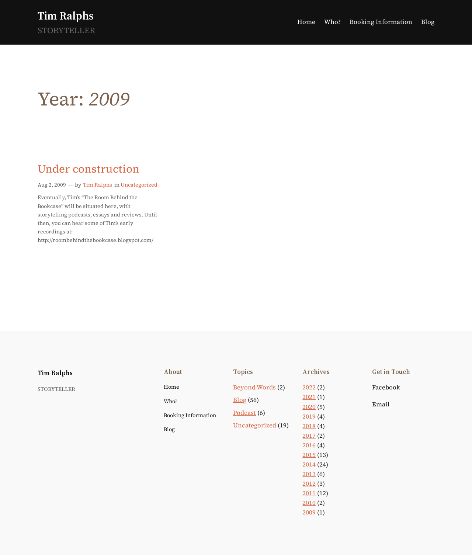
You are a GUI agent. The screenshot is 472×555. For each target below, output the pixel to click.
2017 (309, 435)
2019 (309, 416)
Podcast (244, 413)
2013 (309, 474)
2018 (309, 426)
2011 (309, 493)
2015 (309, 455)
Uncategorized (139, 184)
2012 (309, 483)
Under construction (88, 169)
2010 (309, 503)
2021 (309, 397)
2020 (309, 407)
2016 (309, 445)
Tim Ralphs (66, 15)
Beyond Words (254, 387)
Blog (239, 400)
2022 (309, 387)
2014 (309, 464)
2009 (309, 512)
